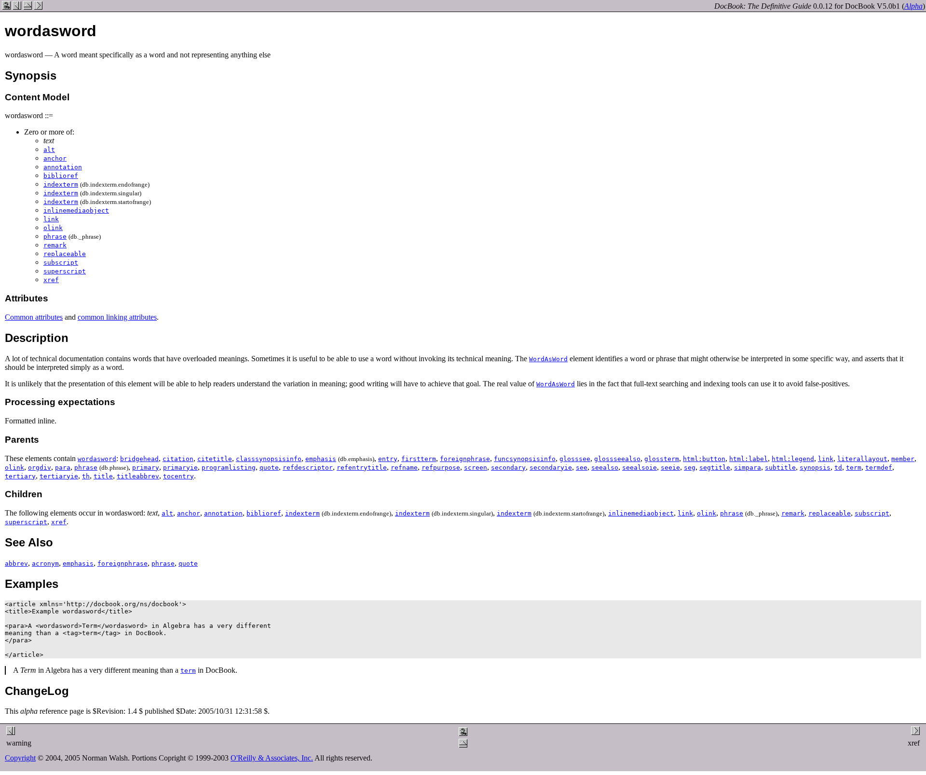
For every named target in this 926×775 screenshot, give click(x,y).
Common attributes (34, 317)
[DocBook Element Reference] (27, 7)
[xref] (38, 7)
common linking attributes (117, 317)
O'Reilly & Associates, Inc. (272, 758)
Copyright (20, 758)
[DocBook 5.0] (6, 7)
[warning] (17, 7)
